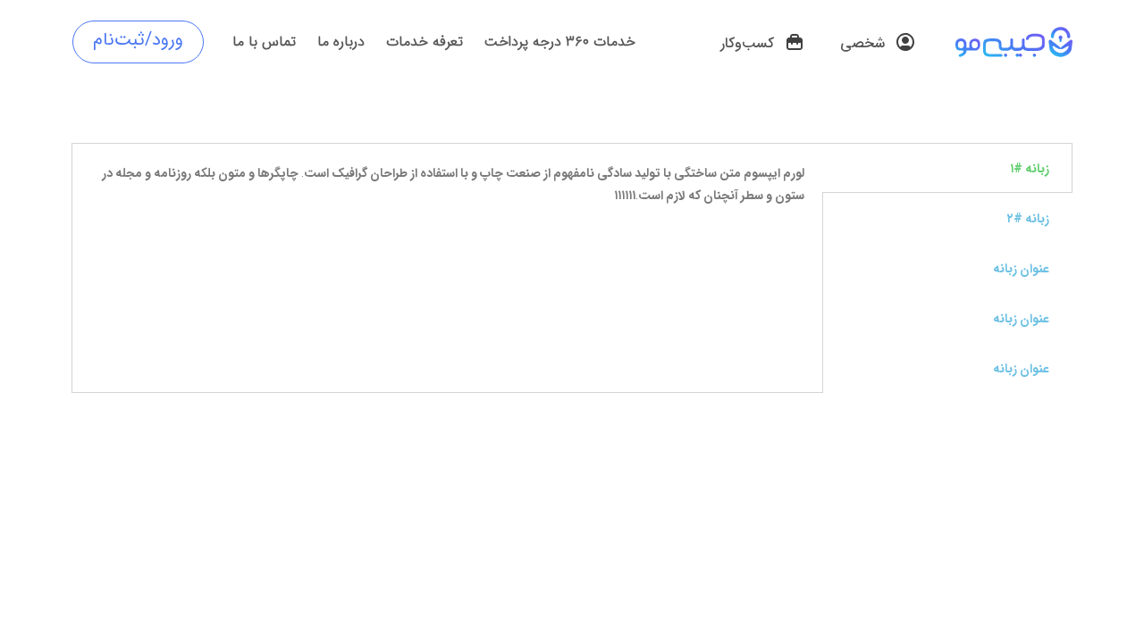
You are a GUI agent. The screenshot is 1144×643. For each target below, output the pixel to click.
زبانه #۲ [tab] (1028, 218)
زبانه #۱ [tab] (1029, 168)
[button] (878, 43)
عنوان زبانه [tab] (1021, 268)
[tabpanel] (447, 193)
